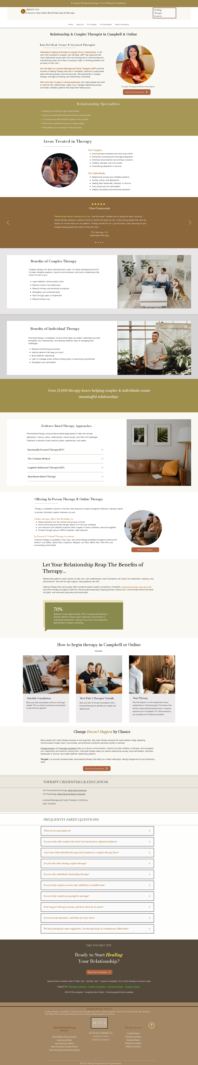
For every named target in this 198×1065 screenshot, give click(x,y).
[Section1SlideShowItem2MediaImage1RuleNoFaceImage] (100, 242)
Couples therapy (48, 748)
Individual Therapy (115, 986)
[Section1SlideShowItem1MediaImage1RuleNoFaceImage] (97, 242)
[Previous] (8, 222)
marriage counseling (68, 748)
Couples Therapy (132, 986)
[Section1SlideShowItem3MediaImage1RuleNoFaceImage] (102, 242)
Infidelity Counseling (97, 986)
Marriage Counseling (78, 986)
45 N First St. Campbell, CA (100, 1032)
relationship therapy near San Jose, (136, 587)
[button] (122, 25)
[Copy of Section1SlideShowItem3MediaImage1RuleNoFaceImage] (95, 242)
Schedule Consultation (101, 1039)
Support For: (63, 986)
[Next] (190, 222)
